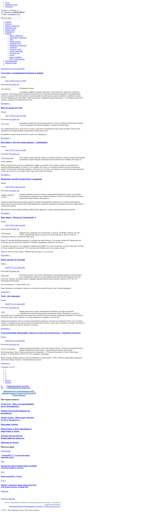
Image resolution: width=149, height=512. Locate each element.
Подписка (9, 7)
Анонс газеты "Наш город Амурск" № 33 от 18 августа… (18, 418)
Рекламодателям (11, 5)
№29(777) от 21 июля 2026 (15, 267)
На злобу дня (14, 84)
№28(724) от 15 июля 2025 (15, 341)
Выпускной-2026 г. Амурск (11, 476)
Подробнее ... (6, 103)
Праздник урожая (9, 424)
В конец (8, 382)
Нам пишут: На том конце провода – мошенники (24, 142)
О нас (7, 3)
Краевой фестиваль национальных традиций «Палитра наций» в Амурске (18, 467)
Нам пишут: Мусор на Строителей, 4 (18, 217)
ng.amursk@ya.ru (14, 14)
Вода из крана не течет (11, 108)
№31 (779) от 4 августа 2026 (15, 81)
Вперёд (8, 380)
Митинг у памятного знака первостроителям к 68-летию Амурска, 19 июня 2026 (18, 486)
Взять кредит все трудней (13, 259)
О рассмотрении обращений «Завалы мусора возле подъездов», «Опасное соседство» (41, 333)
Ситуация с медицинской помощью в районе (22, 73)
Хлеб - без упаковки (10, 296)
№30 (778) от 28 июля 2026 (15, 187)
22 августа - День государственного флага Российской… (17, 405)
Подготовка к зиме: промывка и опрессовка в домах (16, 430)
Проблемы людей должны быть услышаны (21, 179)
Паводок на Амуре (10, 442)
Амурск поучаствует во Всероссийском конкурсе (12, 437)
